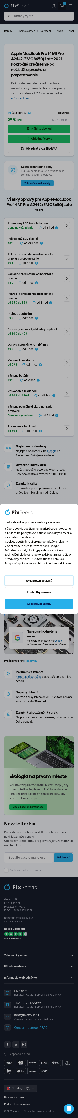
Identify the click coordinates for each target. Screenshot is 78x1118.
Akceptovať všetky (39, 603)
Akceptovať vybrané (39, 580)
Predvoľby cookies (39, 592)
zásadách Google (47, 546)
